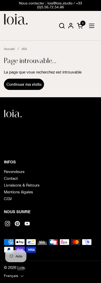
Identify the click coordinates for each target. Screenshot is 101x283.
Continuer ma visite (23, 84)
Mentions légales (18, 192)
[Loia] (16, 26)
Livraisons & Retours (22, 185)
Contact (11, 178)
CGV (8, 198)
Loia (21, 267)
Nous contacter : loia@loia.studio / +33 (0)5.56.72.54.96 (50, 5)
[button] (62, 25)
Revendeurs (14, 171)
